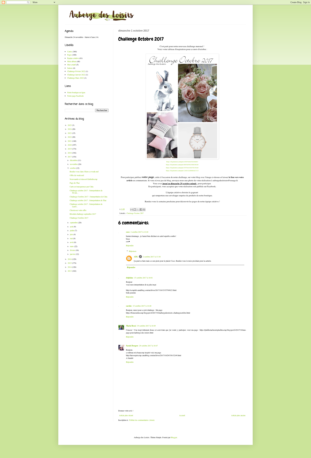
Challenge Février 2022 (76, 71)
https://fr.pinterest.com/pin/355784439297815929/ (182, 168)
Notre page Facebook (75, 95)
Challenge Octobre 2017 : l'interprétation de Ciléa (88, 196)
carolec (129, 305)
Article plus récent (126, 415)
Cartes (69, 51)
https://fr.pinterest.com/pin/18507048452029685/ (182, 162)
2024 (70, 129)
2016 (70, 259)
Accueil (182, 415)
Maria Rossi (131, 325)
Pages (69, 54)
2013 (70, 271)
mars (72, 246)
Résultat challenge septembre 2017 (83, 214)
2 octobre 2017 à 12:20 (139, 232)
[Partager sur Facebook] (141, 209)
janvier (73, 254)
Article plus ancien (238, 415)
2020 (70, 144)
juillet (72, 230)
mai (71, 238)
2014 (70, 267)
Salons (69, 68)
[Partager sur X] (137, 209)
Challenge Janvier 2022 (76, 74)
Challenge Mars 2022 (75, 78)
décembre (74, 160)
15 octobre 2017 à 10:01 (143, 277)
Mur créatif (71, 64)
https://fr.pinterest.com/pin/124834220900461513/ (182, 171)
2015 (70, 263)
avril (72, 242)
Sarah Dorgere (132, 345)
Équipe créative (73, 58)
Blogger (174, 437)
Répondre (129, 245)
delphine (129, 277)
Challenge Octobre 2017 (135, 213)
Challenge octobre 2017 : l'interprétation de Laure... (86, 205)
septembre (74, 222)
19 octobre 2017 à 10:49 (146, 325)
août (72, 226)
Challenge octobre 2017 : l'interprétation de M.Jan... (86, 191)
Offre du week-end (77, 175)
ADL (136, 256)
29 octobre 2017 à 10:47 (148, 345)
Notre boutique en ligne (76, 92)
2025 (70, 125)
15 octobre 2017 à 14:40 (142, 305)
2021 (70, 141)
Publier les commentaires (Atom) (142, 420)
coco (128, 232)
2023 (70, 133)
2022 (70, 137)
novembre (74, 164)
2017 (70, 156)
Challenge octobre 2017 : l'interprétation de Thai (88, 200)
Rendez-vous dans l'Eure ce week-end (84, 171)
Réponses (132, 251)
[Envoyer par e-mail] (131, 209)
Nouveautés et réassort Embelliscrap (83, 179)
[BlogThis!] (134, 209)
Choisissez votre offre (78, 210)
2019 (70, 148)
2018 (70, 152)
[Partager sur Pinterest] (144, 209)
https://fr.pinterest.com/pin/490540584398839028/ (182, 165)
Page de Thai (75, 183)
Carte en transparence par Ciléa (81, 186)
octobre (73, 168)
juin (71, 234)
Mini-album (71, 61)
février (72, 250)
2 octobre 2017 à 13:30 (152, 256)
